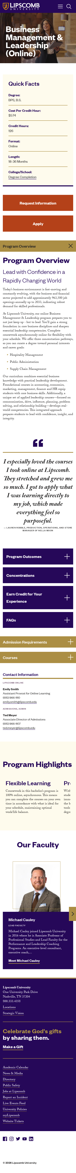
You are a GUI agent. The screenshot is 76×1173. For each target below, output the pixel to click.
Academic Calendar (15, 1068)
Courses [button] (10, 657)
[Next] (72, 914)
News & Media (13, 1074)
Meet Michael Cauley (24, 960)
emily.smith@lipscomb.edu (20, 702)
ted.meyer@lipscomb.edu (19, 728)
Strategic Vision (13, 1013)
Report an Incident (15, 1098)
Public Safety (11, 1086)
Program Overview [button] (19, 246)
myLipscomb (11, 1116)
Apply (38, 223)
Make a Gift (13, 1046)
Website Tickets (13, 1121)
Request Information (38, 202)
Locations (9, 1007)
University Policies (15, 1110)
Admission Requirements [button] (25, 641)
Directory (9, 1080)
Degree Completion (22, 176)
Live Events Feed (14, 1104)
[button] (38, 556)
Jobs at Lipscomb (14, 1092)
